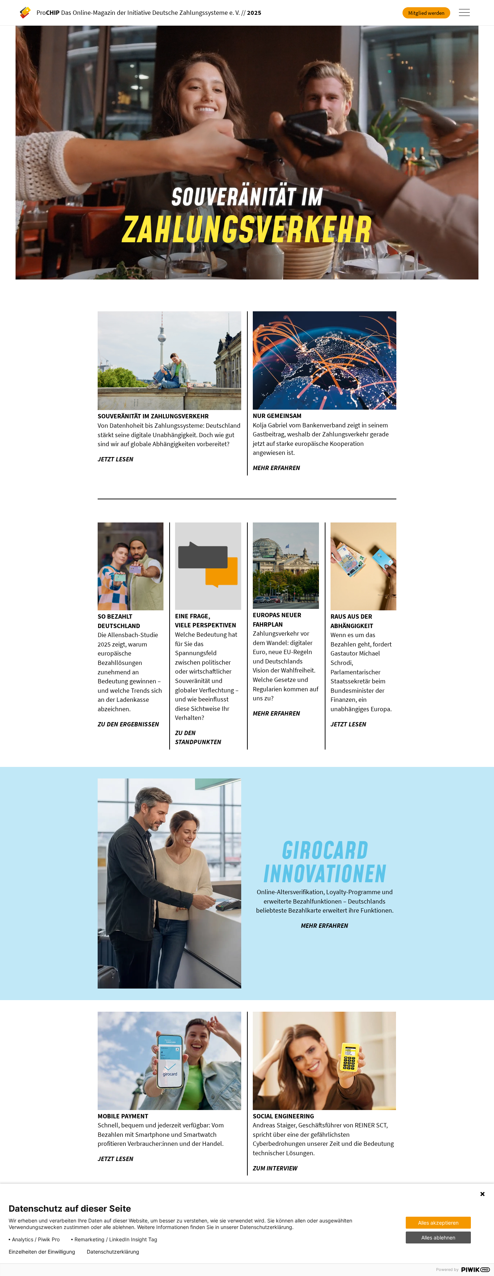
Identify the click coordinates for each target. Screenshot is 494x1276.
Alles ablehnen (438, 1237)
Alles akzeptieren (438, 1223)
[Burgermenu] (464, 12)
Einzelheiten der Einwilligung (42, 1252)
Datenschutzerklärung (113, 1252)
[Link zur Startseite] (28, 12)
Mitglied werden (426, 12)
